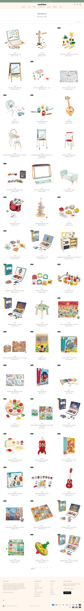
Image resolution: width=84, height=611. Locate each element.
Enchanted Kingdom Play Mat (15, 391)
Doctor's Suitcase (15, 223)
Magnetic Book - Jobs (42, 257)
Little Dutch (53, 594)
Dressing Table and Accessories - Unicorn (14, 155)
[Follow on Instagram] (3, 600)
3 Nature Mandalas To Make (69, 460)
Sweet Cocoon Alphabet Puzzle (42, 527)
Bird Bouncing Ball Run (42, 223)
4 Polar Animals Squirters (15, 493)
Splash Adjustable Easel (69, 155)
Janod (15, 52)
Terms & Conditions (38, 592)
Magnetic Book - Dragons (15, 324)
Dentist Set (15, 121)
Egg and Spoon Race (42, 121)
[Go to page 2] (51, 567)
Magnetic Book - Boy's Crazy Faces (15, 290)
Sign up (67, 592)
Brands (52, 590)
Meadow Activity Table (42, 324)
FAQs (35, 590)
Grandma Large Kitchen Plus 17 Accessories (69, 257)
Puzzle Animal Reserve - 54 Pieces (69, 324)
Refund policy (37, 596)
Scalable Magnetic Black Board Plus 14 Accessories (42, 156)
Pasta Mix (69, 223)
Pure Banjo (69, 121)
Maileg (52, 592)
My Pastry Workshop (15, 257)
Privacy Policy (37, 594)
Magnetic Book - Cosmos (69, 425)
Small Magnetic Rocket (42, 460)
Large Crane (42, 54)
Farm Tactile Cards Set (42, 290)
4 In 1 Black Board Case (15, 54)
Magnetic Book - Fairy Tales (69, 527)
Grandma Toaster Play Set (15, 460)
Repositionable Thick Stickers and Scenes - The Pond (42, 426)
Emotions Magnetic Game (42, 493)
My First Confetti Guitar (69, 493)
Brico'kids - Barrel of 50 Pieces (69, 54)
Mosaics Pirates (42, 391)
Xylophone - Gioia (69, 391)
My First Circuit (69, 290)
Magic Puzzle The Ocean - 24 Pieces (15, 527)
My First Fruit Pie (15, 425)
